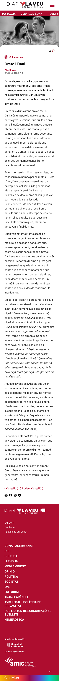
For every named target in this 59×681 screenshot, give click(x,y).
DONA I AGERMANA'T (32, 13)
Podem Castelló (31, 488)
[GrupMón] (29, 678)
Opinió (10, 571)
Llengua (11, 561)
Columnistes (16, 57)
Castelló (11, 488)
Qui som (9, 522)
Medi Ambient (15, 566)
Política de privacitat (16, 531)
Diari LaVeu (11, 70)
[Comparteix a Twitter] (6, 495)
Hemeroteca (14, 619)
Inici (8, 551)
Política (11, 576)
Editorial (12, 592)
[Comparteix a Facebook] (10, 495)
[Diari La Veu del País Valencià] (22, 9)
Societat (11, 581)
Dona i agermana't (19, 546)
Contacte (10, 527)
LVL (7, 587)
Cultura (11, 556)
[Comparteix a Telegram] (19, 495)
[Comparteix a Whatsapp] (15, 495)
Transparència (16, 597)
